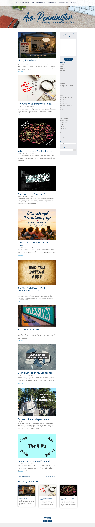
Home (17, 3)
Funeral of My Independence (33, 419)
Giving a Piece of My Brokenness (36, 372)
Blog (33, 3)
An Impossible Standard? (31, 194)
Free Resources (40, 3)
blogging (62, 68)
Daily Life (62, 83)
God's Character (64, 99)
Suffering (62, 124)
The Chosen (63, 128)
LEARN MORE (68, 59)
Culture (62, 79)
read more (20, 71)
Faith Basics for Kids (65, 93)
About (22, 3)
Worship (62, 134)
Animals (62, 64)
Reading (62, 111)
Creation (62, 77)
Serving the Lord (64, 118)
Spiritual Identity (64, 122)
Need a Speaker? (51, 3)
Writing (62, 137)
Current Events (64, 81)
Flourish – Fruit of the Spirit (66, 97)
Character (62, 72)
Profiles (62, 109)
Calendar (62, 70)
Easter (61, 91)
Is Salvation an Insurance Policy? (35, 103)
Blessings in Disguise (29, 329)
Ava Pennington (23, 63)
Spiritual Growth (64, 120)
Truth (61, 130)
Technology (63, 126)
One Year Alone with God (66, 105)
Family (61, 95)
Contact (73, 3)
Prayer (62, 107)
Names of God (63, 103)
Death (61, 88)
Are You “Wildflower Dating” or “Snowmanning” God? (34, 289)
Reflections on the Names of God (68, 114)
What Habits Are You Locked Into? (36, 151)
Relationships (63, 116)
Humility (62, 101)
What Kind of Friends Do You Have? (33, 243)
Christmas (62, 74)
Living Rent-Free (27, 60)
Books (27, 3)
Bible (61, 66)
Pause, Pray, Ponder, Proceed (34, 461)
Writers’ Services (63, 3)
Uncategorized (63, 132)
